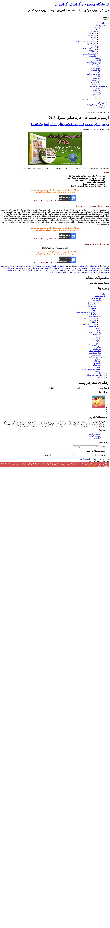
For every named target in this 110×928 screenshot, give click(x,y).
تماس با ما (101, 107)
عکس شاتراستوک (86, 266)
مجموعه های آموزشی (97, 86)
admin (82, 129)
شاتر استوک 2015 (97, 272)
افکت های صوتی (95, 80)
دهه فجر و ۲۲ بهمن (89, 47)
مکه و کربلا (92, 33)
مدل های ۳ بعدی (95, 82)
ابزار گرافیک (98, 266)
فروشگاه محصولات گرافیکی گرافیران (82, 4)
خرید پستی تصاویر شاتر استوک (60, 270)
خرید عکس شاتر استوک (52, 268)
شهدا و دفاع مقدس (89, 54)
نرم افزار (101, 102)
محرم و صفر (91, 35)
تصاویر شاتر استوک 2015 (41, 266)
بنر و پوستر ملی (95, 45)
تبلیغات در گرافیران (94, 434)
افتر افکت (97, 78)
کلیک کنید (92, 466)
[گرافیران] (98, 407)
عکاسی (98, 100)
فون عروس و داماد (94, 74)
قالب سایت (96, 84)
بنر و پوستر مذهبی (94, 31)
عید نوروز (92, 50)
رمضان (93, 39)
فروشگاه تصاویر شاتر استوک (71, 272)
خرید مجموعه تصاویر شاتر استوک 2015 (86, 270)
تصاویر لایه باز (96, 68)
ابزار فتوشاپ (96, 70)
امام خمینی (92, 56)
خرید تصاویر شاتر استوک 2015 (89, 268)
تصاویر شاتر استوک (94, 62)
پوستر (98, 66)
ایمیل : (77, 388)
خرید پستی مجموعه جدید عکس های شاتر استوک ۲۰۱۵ (70, 124)
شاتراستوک (86, 272)
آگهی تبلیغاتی (96, 64)
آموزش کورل (96, 94)
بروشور (98, 58)
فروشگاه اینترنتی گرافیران (87, 459)
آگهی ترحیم (96, 29)
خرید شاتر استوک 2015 (70, 268)
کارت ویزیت (96, 27)
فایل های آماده (100, 25)
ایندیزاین (98, 96)
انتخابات (93, 52)
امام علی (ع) (91, 43)
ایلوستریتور (97, 92)
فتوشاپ (98, 88)
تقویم (99, 60)
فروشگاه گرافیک (95, 436)
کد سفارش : (104, 388)
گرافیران (97, 438)
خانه (103, 23)
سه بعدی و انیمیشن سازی (91, 98)
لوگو (99, 76)
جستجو (102, 446)
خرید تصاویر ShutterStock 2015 (21, 266)
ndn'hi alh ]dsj (55, 272)
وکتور (99, 72)
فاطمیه (93, 37)
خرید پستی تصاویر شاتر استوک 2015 (36, 270)
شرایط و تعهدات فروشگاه (95, 105)
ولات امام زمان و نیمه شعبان (86, 41)
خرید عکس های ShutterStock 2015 (31, 268)
